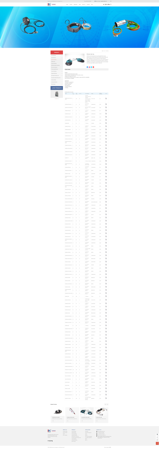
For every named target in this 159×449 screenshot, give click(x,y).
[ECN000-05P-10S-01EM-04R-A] (106, 177)
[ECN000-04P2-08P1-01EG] (106, 139)
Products (107, 50)
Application (75, 4)
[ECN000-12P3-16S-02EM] (106, 149)
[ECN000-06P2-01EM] (106, 136)
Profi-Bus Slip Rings (54, 63)
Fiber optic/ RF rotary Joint (75, 436)
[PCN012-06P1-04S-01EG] (106, 395)
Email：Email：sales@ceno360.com (101, 1)
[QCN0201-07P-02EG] (106, 399)
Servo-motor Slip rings (54, 67)
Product (71, 4)
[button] (105, 404)
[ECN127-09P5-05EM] (106, 376)
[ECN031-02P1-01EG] (106, 300)
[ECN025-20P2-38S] (106, 287)
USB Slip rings (53, 61)
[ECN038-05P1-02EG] (106, 307)
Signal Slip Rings (74, 432)
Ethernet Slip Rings (53, 59)
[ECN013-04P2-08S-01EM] (106, 199)
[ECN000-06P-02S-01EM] (106, 161)
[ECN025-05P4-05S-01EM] (106, 243)
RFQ (92, 4)
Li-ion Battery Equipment (88, 437)
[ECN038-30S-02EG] (106, 335)
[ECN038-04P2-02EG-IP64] (106, 329)
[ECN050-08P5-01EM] (106, 354)
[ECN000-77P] (106, 158)
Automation (86, 431)
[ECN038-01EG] (106, 326)
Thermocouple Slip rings (54, 69)
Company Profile (65, 431)
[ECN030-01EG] (106, 297)
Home (67, 4)
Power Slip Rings (74, 431)
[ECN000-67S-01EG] (106, 174)
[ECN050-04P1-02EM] (106, 348)
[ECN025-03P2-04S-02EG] (106, 215)
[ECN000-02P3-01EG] (106, 111)
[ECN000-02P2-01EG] (106, 127)
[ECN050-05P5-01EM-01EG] (106, 351)
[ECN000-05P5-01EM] (106, 130)
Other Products (74, 441)
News (80, 4)
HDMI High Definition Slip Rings (55, 65)
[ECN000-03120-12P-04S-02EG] (106, 99)
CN (110, 1)
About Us (83, 4)
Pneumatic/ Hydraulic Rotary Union (76, 437)
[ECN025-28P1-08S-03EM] (106, 202)
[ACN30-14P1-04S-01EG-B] (106, 108)
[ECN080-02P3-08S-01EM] (106, 367)
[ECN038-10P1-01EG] (106, 310)
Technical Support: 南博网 (107, 447)
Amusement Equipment (88, 432)
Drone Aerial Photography (88, 436)
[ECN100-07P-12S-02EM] (106, 370)
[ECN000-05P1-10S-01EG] (106, 117)
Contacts (88, 4)
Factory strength (65, 432)
